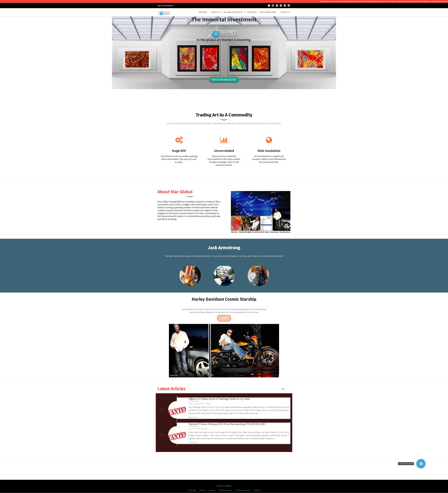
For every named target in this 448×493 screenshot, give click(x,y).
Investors (251, 12)
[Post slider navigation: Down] (283, 388)
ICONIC (225, 317)
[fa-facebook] (269, 6)
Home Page (192, 490)
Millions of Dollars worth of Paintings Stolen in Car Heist (219, 399)
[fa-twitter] (285, 6)
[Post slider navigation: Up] (288, 388)
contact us (285, 12)
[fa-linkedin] (281, 6)
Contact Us (257, 490)
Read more (193, 417)
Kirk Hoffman (206, 403)
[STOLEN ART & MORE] (421, 463)
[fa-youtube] (289, 6)
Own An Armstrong (268, 12)
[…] (258, 413)
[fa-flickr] (273, 6)
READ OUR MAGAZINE (224, 78)
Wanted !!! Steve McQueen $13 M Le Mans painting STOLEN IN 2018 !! (227, 424)
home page (202, 12)
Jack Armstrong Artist (233, 12)
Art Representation (225, 490)
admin (205, 429)
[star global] (164, 12)
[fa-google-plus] (277, 6)
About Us (215, 12)
